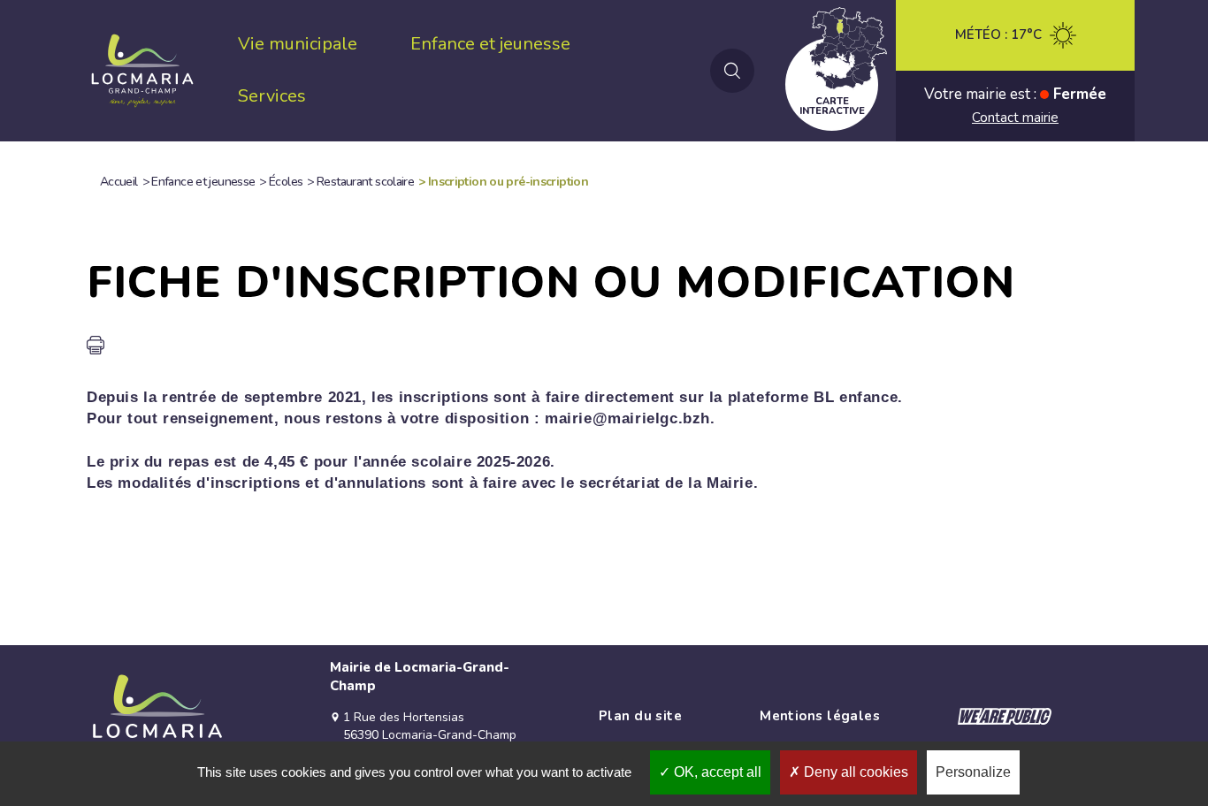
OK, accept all (715, 771)
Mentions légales (820, 716)
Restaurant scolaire (365, 181)
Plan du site (640, 716)
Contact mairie (1015, 117)
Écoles (285, 181)
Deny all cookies (854, 771)
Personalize (973, 771)
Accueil (119, 181)
